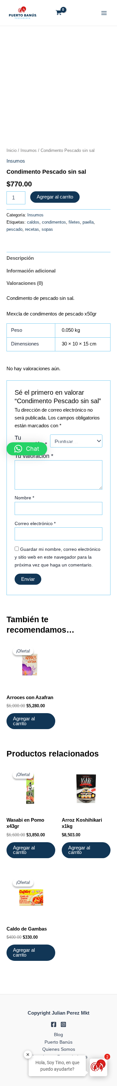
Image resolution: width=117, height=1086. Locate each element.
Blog (58, 1034)
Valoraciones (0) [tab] (24, 283)
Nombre (24, 497)
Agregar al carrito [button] (24, 721)
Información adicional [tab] (31, 270)
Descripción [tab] (20, 258)
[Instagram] (63, 1024)
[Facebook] (54, 1024)
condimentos (54, 222)
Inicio (11, 150)
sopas (47, 229)
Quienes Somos (58, 1049)
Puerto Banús (58, 1042)
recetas (32, 229)
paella (88, 222)
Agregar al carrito (55, 196)
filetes (74, 222)
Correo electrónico (35, 523)
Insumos (28, 150)
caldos (33, 222)
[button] (26, 448)
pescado (14, 229)
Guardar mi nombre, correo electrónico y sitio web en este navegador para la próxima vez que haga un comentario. (57, 557)
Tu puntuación (31, 441)
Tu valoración (34, 456)
